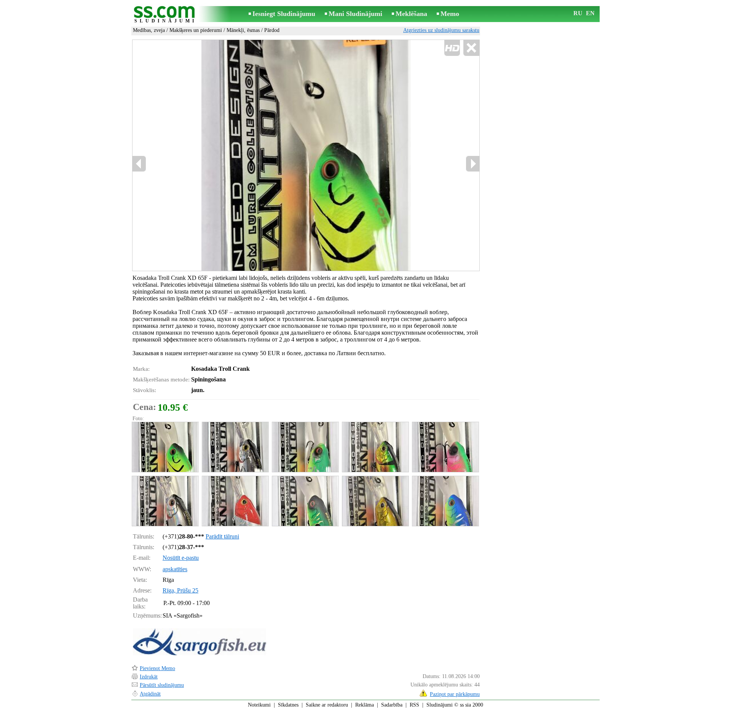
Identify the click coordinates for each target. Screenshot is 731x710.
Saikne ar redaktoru (327, 705)
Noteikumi (259, 705)
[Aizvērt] (471, 48)
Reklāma (364, 705)
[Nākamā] (472, 164)
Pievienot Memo (157, 668)
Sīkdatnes (288, 705)
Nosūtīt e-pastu (181, 557)
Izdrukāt (149, 677)
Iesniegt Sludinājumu (283, 13)
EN (590, 13)
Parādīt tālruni (222, 536)
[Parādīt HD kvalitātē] (306, 155)
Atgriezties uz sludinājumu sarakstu (441, 30)
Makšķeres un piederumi (195, 30)
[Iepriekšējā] (139, 164)
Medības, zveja (149, 30)
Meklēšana (411, 13)
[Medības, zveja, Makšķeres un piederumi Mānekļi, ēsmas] (165, 447)
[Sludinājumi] (165, 14)
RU (578, 13)
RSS (414, 705)
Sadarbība (391, 705)
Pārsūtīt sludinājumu (162, 685)
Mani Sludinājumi (355, 13)
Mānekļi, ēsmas (243, 30)
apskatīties (175, 569)
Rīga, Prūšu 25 (180, 590)
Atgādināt (150, 694)
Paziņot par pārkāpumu (455, 694)
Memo (450, 13)
